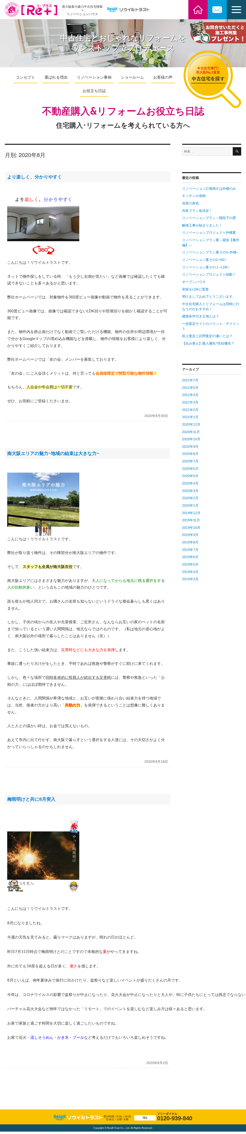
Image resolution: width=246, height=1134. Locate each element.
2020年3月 (190, 491)
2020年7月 (190, 461)
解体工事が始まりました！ (202, 225)
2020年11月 (191, 432)
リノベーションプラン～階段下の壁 (209, 218)
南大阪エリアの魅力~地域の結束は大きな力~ (53, 453)
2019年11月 (191, 520)
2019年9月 (190, 535)
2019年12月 (191, 513)
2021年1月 (190, 417)
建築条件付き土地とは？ (200, 316)
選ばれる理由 (56, 77)
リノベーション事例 (94, 77)
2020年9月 (190, 446)
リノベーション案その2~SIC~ (204, 260)
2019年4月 (190, 572)
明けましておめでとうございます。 (209, 296)
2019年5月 (190, 564)
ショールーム (132, 77)
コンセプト (25, 77)
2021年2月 (190, 410)
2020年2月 (190, 498)
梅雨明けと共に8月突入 (31, 799)
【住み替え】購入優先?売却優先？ (208, 343)
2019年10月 (191, 527)
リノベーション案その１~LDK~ (205, 267)
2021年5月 (190, 388)
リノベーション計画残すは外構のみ (209, 188)
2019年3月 (190, 579)
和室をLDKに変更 (195, 289)
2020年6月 (190, 469)
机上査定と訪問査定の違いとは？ (207, 336)
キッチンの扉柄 (194, 196)
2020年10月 (191, 439)
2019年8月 (190, 542)
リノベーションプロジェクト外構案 (209, 232)
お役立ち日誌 (94, 91)
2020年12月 (191, 424)
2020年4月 (190, 483)
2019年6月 (190, 557)
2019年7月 (190, 550)
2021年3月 (190, 402)
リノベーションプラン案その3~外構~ (210, 252)
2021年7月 (190, 380)
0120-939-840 (167, 1116)
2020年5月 (190, 476)
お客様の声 (162, 77)
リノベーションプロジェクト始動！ (209, 274)
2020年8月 (190, 454)
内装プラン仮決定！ (197, 211)
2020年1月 (190, 505)
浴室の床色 (190, 203)
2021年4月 (190, 395)
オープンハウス (194, 282)
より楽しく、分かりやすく (34, 176)
